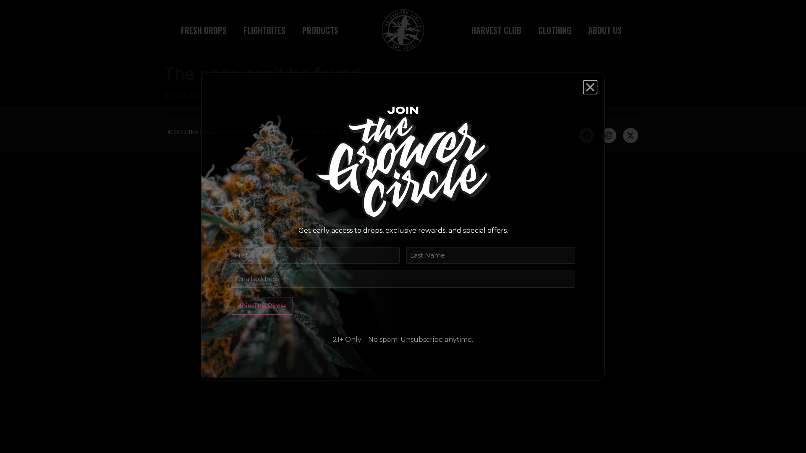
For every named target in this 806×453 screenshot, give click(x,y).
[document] (403, 226)
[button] (590, 87)
